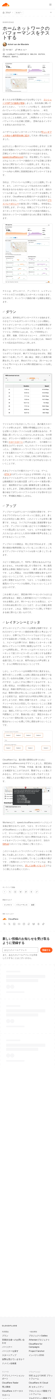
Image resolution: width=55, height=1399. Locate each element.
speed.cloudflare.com (13, 157)
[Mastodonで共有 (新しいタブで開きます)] (26, 892)
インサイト (8, 905)
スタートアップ (9, 1355)
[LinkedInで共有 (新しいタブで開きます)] (15, 892)
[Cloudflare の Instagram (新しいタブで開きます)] (24, 924)
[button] (27, 253)
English (33, 54)
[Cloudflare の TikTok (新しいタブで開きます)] (43, 924)
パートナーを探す (10, 1351)
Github (6, 844)
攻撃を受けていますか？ (13, 1359)
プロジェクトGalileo (38, 1335)
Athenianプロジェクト (39, 1339)
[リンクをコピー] (37, 892)
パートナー (7, 1347)
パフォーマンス (22, 905)
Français (6, 57)
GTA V (8, 474)
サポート (6, 1395)
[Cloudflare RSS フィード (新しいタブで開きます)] (4, 924)
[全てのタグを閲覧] (50, 12)
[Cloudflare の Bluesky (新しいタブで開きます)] (34, 924)
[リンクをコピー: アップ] (4, 506)
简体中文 (15, 57)
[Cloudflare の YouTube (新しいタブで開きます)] (19, 924)
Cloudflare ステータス (12, 1391)
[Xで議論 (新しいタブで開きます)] (10, 892)
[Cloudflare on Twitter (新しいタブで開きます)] (9, 924)
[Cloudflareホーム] (5, 4)
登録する (46, 950)
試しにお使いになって (35, 865)
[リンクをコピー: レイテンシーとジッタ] (4, 622)
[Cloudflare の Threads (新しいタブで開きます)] (38, 924)
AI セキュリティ (36, 1387)
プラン (5, 1335)
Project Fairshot (36, 1351)
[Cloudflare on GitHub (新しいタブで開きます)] (29, 924)
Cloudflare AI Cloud (38, 1382)
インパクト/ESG (36, 1355)
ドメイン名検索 (9, 1363)
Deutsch (41, 54)
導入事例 (6, 1387)
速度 (32, 905)
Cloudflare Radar (10, 1382)
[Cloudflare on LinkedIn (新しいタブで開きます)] (14, 924)
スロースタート (16, 442)
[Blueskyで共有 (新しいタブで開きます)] (21, 892)
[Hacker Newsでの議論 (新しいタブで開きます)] (4, 892)
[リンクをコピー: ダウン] (4, 312)
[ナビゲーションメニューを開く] (50, 4)
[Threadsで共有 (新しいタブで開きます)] (31, 892)
